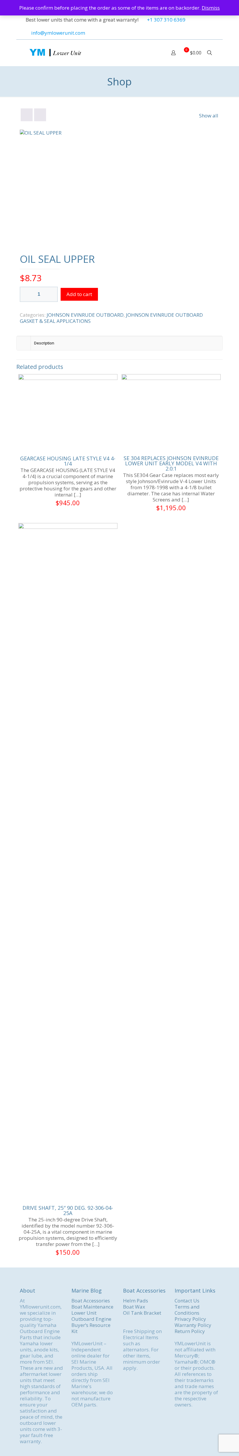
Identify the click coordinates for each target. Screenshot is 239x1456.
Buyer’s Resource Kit (90, 1328)
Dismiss (211, 7)
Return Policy (190, 1331)
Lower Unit (83, 1312)
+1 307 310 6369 (166, 19)
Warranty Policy (193, 1325)
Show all (208, 115)
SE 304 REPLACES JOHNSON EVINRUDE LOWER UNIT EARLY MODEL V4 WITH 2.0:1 (171, 463)
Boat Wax (134, 1306)
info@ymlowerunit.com (58, 32)
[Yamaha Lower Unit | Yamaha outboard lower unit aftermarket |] (55, 53)
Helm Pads (135, 1300)
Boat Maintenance (92, 1306)
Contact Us (187, 1300)
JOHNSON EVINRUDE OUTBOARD (85, 314)
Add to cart (79, 294)
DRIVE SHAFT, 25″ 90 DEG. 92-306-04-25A (67, 1210)
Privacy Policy (190, 1319)
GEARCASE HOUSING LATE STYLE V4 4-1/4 (67, 461)
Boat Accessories (90, 1300)
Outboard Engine (91, 1319)
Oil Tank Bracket (142, 1312)
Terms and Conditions (187, 1309)
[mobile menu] (153, 53)
